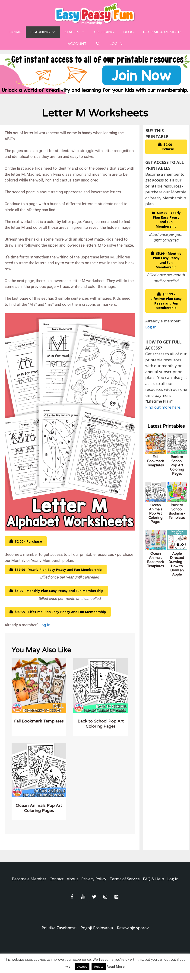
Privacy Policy (93, 878)
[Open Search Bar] (98, 44)
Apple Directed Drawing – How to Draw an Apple (176, 563)
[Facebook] (71, 897)
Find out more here (162, 407)
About (72, 878)
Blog (128, 32)
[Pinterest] (116, 897)
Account (76, 43)
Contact (56, 878)
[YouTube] (83, 897)
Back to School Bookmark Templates (177, 511)
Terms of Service (125, 878)
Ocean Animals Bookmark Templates (155, 559)
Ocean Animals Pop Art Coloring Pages (39, 808)
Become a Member (161, 32)
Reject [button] (98, 966)
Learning (40, 32)
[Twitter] (94, 897)
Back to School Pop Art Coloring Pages (101, 724)
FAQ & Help (153, 878)
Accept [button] (82, 966)
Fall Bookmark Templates (39, 721)
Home (15, 32)
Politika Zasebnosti (59, 927)
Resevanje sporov (133, 927)
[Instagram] (105, 897)
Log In (116, 43)
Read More (116, 966)
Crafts (72, 32)
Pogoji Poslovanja (97, 927)
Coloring (104, 32)
